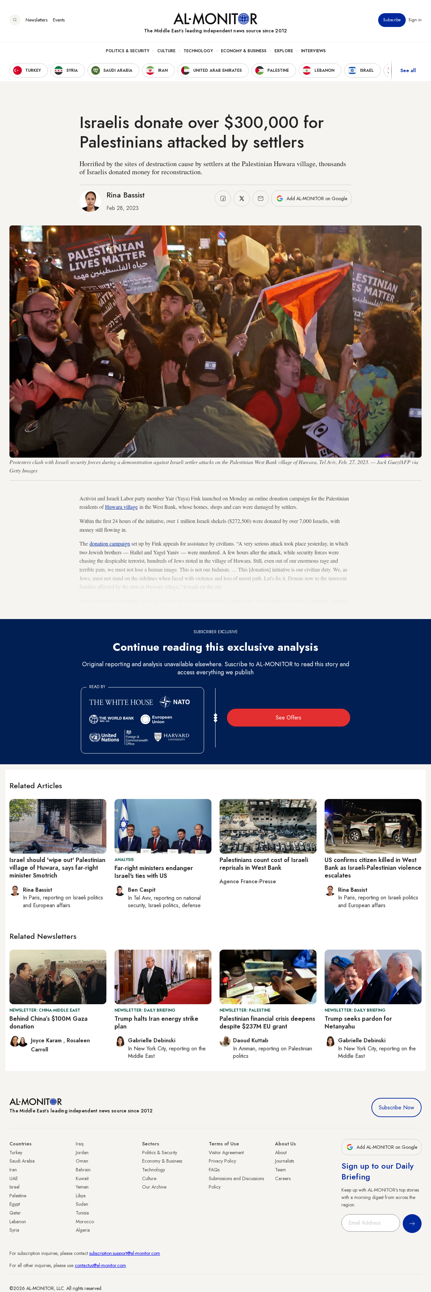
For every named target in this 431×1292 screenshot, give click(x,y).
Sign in (415, 20)
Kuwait (82, 1178)
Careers (283, 1178)
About (281, 1152)
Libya (81, 1195)
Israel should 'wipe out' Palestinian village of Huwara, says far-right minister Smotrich (57, 868)
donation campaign (110, 543)
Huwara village (121, 506)
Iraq (80, 1143)
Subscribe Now (396, 1107)
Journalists (284, 1161)
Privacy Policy (222, 1161)
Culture (166, 51)
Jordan (82, 1152)
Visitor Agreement (226, 1152)
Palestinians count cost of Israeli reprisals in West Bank (264, 864)
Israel (14, 1186)
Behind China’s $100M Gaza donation (48, 1022)
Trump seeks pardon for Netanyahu (358, 1022)
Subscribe (392, 20)
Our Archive (154, 1186)
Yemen (82, 1186)
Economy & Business (243, 51)
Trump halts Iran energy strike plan (156, 1022)
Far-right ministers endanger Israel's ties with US (153, 872)
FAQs (214, 1169)
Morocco (85, 1221)
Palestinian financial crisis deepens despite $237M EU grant (267, 1022)
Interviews (313, 51)
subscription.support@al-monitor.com (124, 1253)
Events (59, 20)
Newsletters (36, 20)
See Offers (288, 717)
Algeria (83, 1230)
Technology (198, 51)
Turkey (15, 1152)
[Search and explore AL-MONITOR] (14, 19)
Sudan (82, 1204)
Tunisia (82, 1212)
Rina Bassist (125, 194)
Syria (14, 1230)
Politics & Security (127, 51)
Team (280, 1169)
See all (408, 70)
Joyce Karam (47, 1040)
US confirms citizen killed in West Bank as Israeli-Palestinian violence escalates (373, 868)
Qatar (15, 1212)
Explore (283, 51)
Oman (82, 1161)
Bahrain (83, 1169)
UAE (13, 1178)
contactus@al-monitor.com (100, 1265)
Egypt (14, 1204)
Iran (13, 1169)
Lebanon (17, 1221)
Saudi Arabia (22, 1161)
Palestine (17, 1195)
